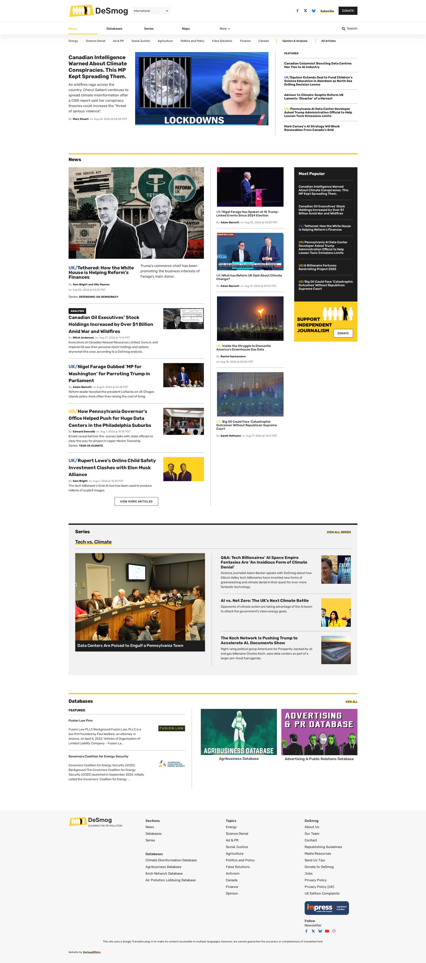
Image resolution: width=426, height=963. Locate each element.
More (223, 29)
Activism (232, 873)
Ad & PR (232, 840)
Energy (231, 827)
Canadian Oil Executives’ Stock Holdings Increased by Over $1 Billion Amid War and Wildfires (111, 324)
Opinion (232, 893)
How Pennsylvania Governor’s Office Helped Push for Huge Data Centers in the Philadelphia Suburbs (110, 418)
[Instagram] (334, 931)
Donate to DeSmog (319, 867)
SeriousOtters (92, 952)
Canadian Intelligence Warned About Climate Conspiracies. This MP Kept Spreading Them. (323, 190)
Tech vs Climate (91, 445)
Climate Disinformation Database (171, 860)
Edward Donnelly (84, 431)
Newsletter (313, 925)
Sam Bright (80, 480)
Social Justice (237, 847)
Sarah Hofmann (231, 435)
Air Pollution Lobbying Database (171, 880)
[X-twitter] (305, 10)
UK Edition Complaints (322, 893)
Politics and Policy (240, 860)
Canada (231, 880)
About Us (312, 827)
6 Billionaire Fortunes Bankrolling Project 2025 (317, 267)
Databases (154, 834)
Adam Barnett (82, 387)
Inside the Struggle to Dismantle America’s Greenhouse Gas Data (243, 347)
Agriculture (234, 854)
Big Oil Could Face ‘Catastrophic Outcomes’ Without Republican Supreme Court (246, 425)
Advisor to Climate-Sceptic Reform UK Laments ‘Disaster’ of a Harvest (313, 96)
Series (150, 840)
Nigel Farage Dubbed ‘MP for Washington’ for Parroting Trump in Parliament (109, 373)
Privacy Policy (316, 880)
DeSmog (111, 11)
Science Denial (237, 834)
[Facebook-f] (297, 10)
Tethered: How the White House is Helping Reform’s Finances (101, 272)
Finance (232, 887)
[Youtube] (327, 931)
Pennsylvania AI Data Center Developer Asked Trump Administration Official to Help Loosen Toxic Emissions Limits (318, 112)
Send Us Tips (315, 860)
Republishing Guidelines (323, 847)
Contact (311, 840)
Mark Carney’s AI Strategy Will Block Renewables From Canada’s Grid (312, 128)
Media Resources (318, 854)
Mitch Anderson (83, 337)
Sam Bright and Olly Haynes (91, 284)
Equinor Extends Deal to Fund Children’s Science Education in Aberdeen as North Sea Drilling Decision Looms (318, 81)
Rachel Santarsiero (233, 356)
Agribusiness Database (163, 867)
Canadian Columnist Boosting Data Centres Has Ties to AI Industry (318, 65)
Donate (348, 11)
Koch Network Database (164, 873)
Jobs (309, 873)
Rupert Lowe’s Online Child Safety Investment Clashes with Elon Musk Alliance (112, 467)
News (150, 827)
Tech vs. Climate (93, 542)
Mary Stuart (81, 119)
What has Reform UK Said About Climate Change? (249, 277)
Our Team (312, 834)
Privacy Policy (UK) (319, 887)
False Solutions (238, 867)
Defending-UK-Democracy (98, 296)
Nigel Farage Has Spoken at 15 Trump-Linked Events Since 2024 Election (247, 213)
